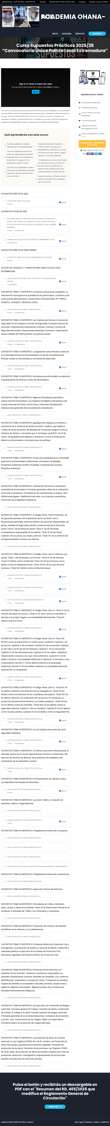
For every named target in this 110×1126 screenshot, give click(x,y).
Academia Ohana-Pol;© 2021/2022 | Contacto (17, 1122)
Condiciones (104, 1122)
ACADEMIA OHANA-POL (73, 16)
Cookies (96, 1122)
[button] (92, 144)
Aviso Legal (79, 1122)
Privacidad (87, 1122)
